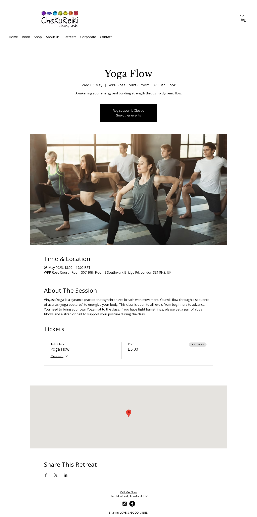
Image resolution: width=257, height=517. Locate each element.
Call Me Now (128, 492)
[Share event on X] (56, 475)
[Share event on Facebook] (46, 475)
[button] (244, 18)
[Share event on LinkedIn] (65, 475)
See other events (128, 115)
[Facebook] (132, 504)
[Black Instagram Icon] (124, 504)
